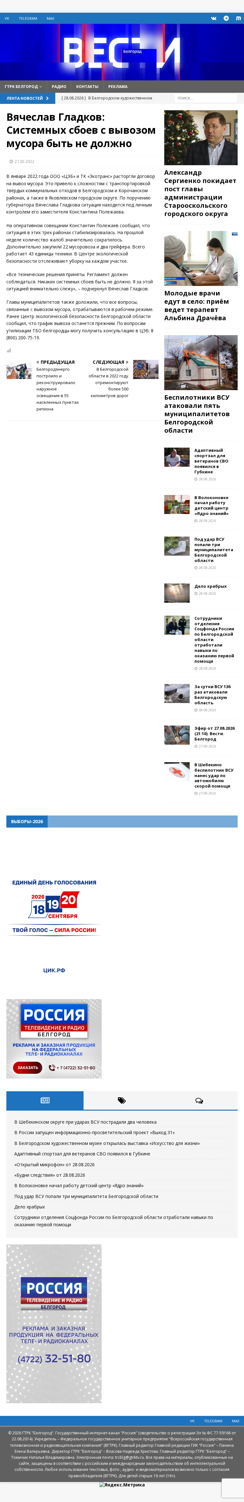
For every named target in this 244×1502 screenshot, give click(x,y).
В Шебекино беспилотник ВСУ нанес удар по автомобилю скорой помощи (214, 775)
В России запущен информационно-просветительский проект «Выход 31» (94, 1132)
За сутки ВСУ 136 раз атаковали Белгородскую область (212, 695)
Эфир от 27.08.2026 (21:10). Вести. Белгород (214, 733)
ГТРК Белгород (21, 86)
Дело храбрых (210, 586)
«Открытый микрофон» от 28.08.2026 (54, 1164)
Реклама (117, 86)
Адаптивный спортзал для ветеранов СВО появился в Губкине (211, 461)
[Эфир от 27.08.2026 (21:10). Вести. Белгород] (177, 735)
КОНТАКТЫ (87, 86)
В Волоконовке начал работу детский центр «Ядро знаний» (211, 506)
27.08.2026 (207, 746)
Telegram (28, 18)
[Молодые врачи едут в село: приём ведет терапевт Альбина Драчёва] (200, 258)
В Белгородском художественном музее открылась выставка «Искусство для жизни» (107, 1143)
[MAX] (238, 18)
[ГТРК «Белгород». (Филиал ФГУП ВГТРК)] (122, 76)
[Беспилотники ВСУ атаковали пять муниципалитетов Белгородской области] (200, 362)
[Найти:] (206, 98)
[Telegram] (226, 18)
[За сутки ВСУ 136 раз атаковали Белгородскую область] (177, 693)
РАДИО (59, 86)
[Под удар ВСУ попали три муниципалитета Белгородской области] (177, 546)
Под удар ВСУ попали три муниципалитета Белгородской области (213, 550)
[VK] (213, 18)
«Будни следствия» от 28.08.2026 (49, 1175)
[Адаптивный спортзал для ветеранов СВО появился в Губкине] (177, 457)
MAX (50, 18)
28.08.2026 (207, 479)
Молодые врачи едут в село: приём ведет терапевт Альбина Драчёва (196, 305)
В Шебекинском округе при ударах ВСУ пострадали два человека (85, 1122)
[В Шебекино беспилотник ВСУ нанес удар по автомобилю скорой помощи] (177, 771)
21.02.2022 (24, 161)
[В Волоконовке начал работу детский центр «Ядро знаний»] (177, 504)
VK (7, 18)
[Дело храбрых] (177, 593)
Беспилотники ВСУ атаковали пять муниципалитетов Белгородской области (197, 414)
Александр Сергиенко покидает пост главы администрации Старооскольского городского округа (200, 193)
